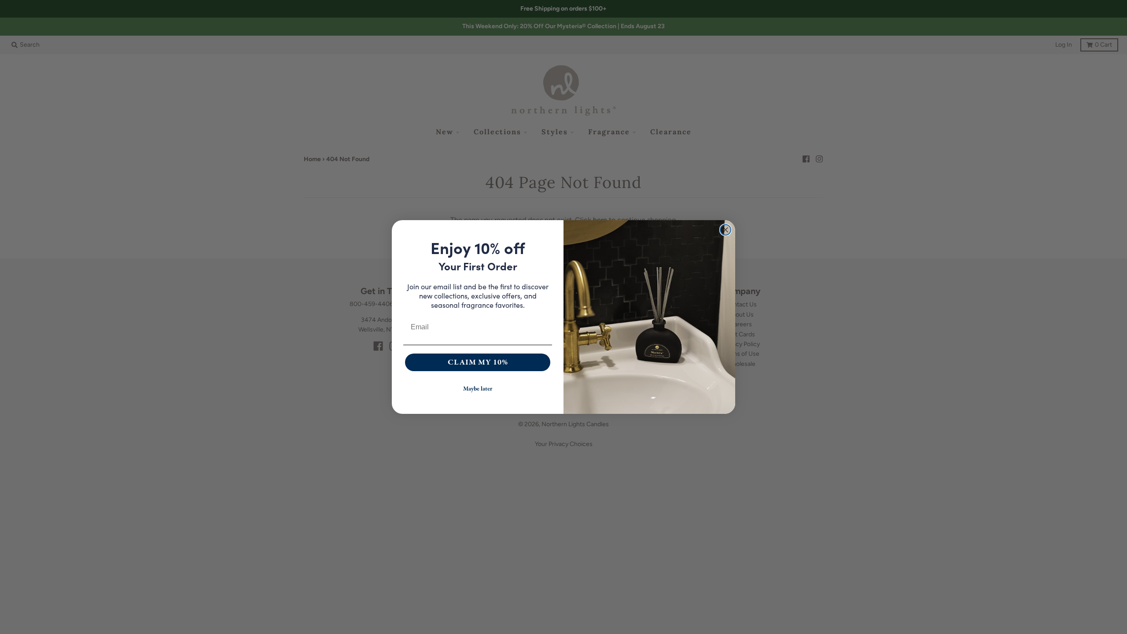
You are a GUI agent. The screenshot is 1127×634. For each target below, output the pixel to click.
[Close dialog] (725, 230)
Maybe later (477, 389)
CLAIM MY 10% (478, 362)
